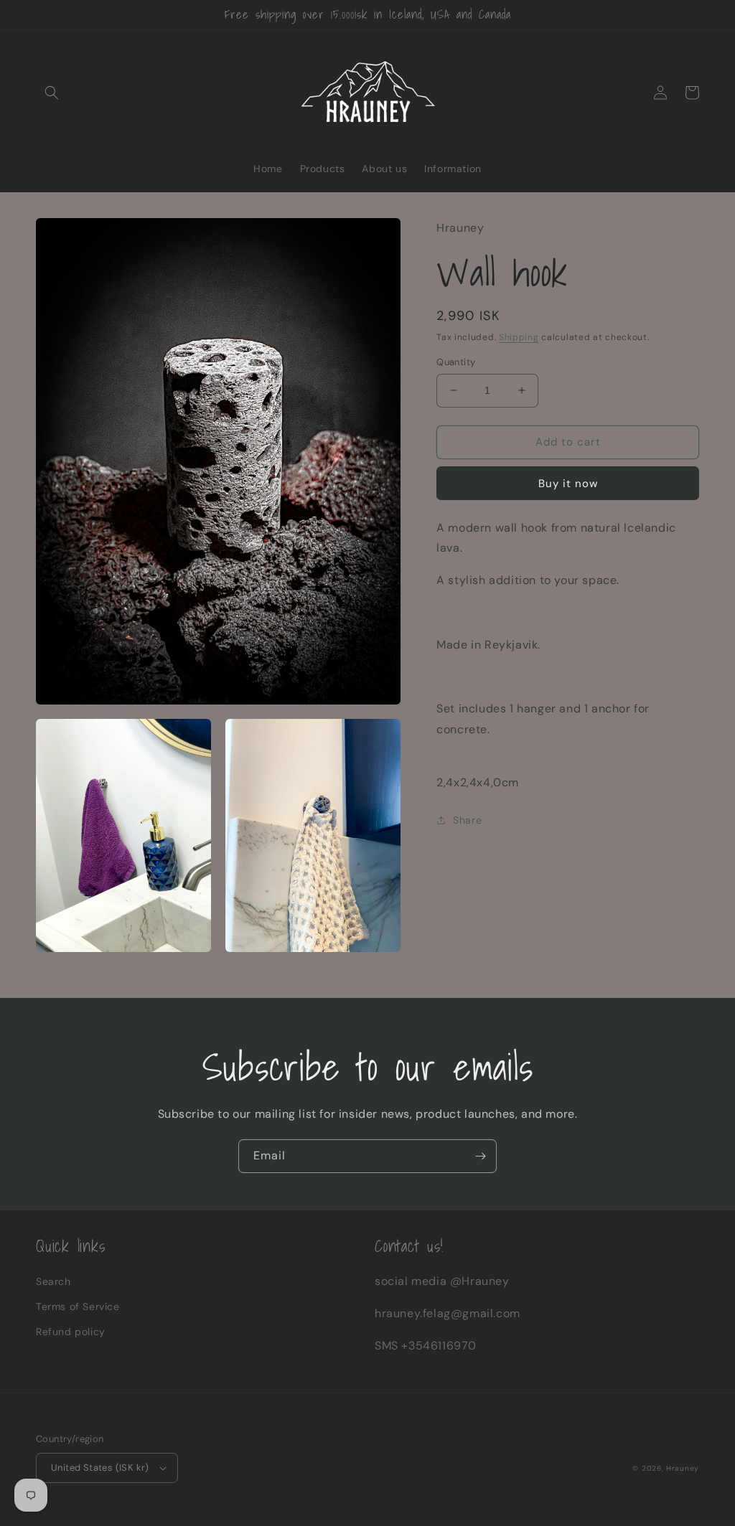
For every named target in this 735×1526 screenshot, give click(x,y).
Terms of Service (78, 1306)
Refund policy (71, 1331)
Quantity (455, 362)
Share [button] (467, 820)
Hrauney (682, 1468)
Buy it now (568, 483)
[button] (51, 92)
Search (53, 1281)
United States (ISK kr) (100, 1467)
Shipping (519, 337)
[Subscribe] (480, 1156)
